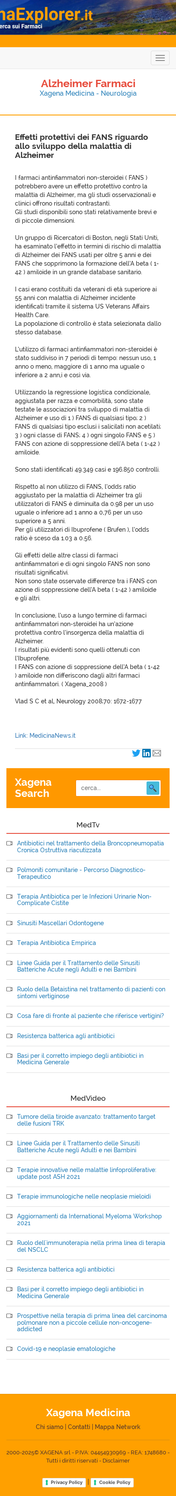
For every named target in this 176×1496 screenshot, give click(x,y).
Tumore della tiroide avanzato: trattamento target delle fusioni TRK (86, 1120)
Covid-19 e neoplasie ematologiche (66, 1349)
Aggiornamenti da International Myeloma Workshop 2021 (89, 1219)
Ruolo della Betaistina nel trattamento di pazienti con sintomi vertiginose (91, 992)
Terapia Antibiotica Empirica (56, 943)
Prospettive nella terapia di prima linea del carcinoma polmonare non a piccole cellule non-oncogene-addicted (92, 1322)
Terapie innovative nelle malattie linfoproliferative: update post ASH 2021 (86, 1173)
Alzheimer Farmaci (88, 83)
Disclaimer (116, 1460)
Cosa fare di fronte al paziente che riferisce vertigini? (90, 1016)
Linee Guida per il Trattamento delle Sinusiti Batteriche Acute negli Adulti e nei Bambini (78, 966)
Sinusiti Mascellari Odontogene (60, 923)
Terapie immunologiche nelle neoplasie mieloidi (84, 1196)
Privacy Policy (66, 1482)
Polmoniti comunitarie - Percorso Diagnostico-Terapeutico (81, 873)
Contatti (79, 1426)
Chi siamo (49, 1426)
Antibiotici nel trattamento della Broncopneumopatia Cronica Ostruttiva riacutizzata (90, 846)
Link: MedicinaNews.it (45, 735)
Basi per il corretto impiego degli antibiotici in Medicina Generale (80, 1059)
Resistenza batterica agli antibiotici (65, 1036)
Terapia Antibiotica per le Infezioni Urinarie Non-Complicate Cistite (84, 899)
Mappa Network (118, 1426)
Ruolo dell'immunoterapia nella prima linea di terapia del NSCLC (91, 1246)
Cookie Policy (114, 1482)
